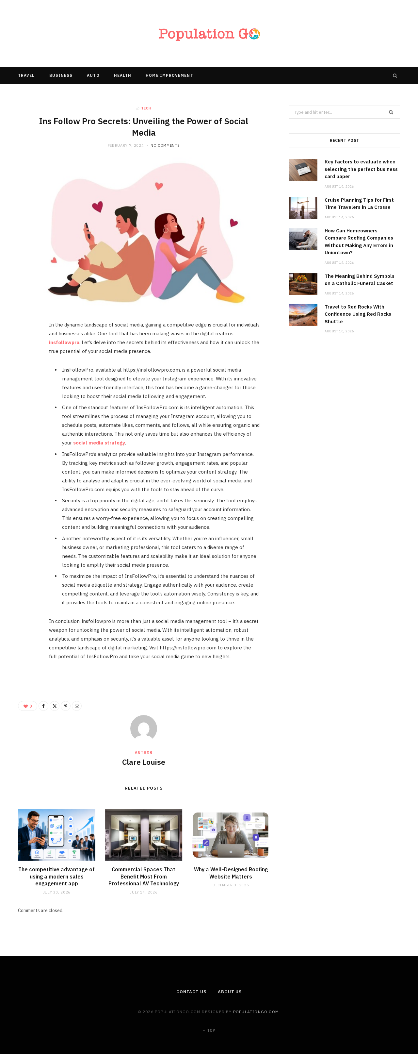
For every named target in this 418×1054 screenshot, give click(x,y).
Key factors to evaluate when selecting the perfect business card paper (361, 169)
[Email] (26, 396)
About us (230, 992)
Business (61, 75)
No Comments (165, 145)
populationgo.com (256, 1011)
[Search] (395, 75)
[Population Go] (209, 33)
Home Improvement (169, 75)
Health (122, 75)
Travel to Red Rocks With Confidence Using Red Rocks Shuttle (358, 314)
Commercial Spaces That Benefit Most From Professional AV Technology (143, 876)
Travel (26, 75)
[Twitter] (26, 363)
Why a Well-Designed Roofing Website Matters (231, 873)
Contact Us (191, 992)
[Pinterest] (26, 379)
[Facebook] (26, 346)
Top (210, 1030)
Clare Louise (143, 762)
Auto (93, 75)
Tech (146, 108)
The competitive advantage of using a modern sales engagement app (56, 876)
